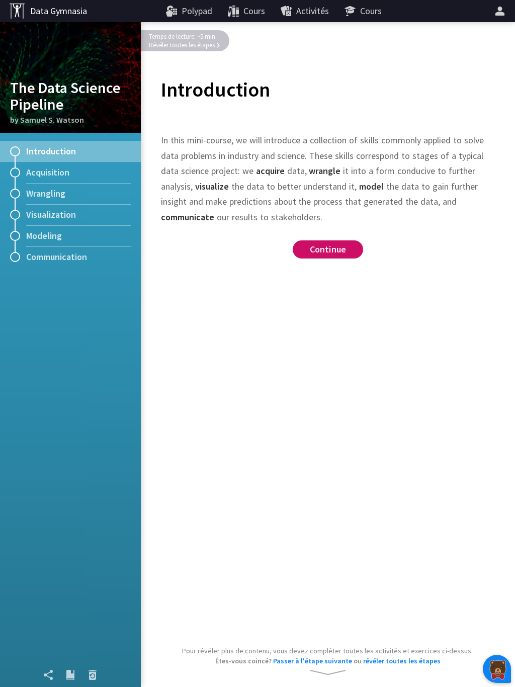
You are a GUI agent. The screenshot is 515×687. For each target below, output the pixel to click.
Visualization (51, 214)
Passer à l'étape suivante (312, 660)
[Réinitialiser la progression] (92, 675)
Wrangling (45, 193)
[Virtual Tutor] (497, 669)
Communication (56, 257)
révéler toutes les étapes (402, 660)
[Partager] (48, 675)
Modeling (44, 235)
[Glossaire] (70, 675)
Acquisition (47, 172)
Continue (328, 249)
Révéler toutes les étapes (182, 45)
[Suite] (501, 11)
